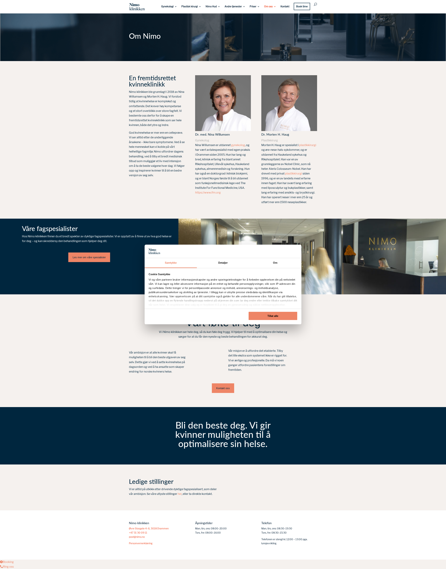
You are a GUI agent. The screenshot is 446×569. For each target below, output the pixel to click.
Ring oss (8, 566)
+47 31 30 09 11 (138, 532)
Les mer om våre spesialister (89, 257)
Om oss (268, 6)
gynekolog (238, 145)
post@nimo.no (137, 537)
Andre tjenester (233, 6)
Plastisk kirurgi (189, 6)
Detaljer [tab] (223, 262)
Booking (8, 561)
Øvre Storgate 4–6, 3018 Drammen (149, 528)
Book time (302, 6)
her (180, 493)
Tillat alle (272, 315)
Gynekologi (167, 6)
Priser (253, 6)
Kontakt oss (223, 388)
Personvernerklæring (140, 543)
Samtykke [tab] (171, 262)
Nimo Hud (211, 6)
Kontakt (284, 6)
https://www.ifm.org (208, 192)
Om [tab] (275, 262)
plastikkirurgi (307, 145)
